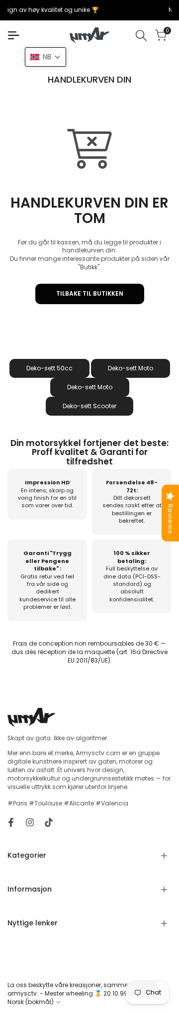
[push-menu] (13, 35)
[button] (45, 57)
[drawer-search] (141, 35)
